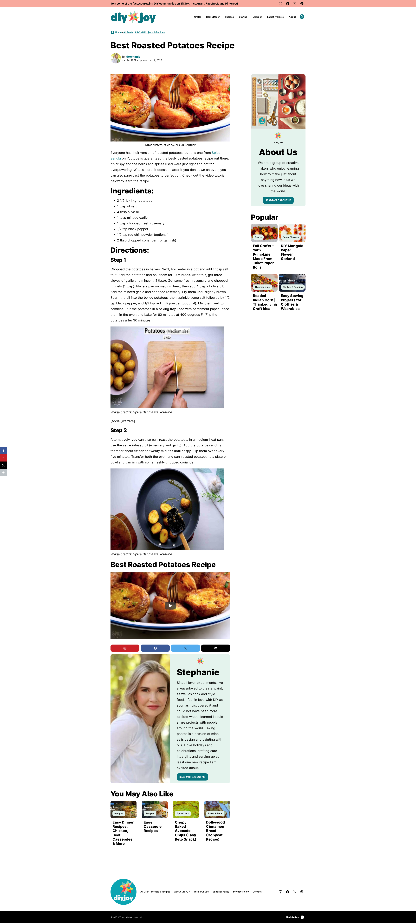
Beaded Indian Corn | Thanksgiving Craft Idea (265, 302)
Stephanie (133, 56)
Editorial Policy (221, 891)
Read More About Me (192, 776)
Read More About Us (278, 200)
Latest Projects (275, 16)
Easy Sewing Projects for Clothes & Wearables (292, 302)
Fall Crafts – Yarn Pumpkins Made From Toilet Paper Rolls (263, 256)
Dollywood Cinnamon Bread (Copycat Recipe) (215, 831)
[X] (294, 3)
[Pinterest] (302, 3)
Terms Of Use (201, 891)
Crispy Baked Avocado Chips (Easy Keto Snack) (185, 831)
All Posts (128, 32)
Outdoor (257, 16)
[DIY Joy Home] (133, 16)
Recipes (229, 16)
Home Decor (213, 16)
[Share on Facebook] (3, 450)
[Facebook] (287, 3)
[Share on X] (3, 465)
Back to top (292, 917)
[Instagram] (280, 3)
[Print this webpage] (3, 472)
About (292, 16)
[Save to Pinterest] (3, 458)
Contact (257, 891)
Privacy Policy (241, 891)
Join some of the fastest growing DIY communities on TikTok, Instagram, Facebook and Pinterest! (174, 3)
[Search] (302, 16)
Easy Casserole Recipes (153, 826)
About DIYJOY (182, 891)
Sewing (243, 16)
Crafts (197, 16)
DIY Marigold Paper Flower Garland (292, 252)
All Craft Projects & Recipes (150, 32)
